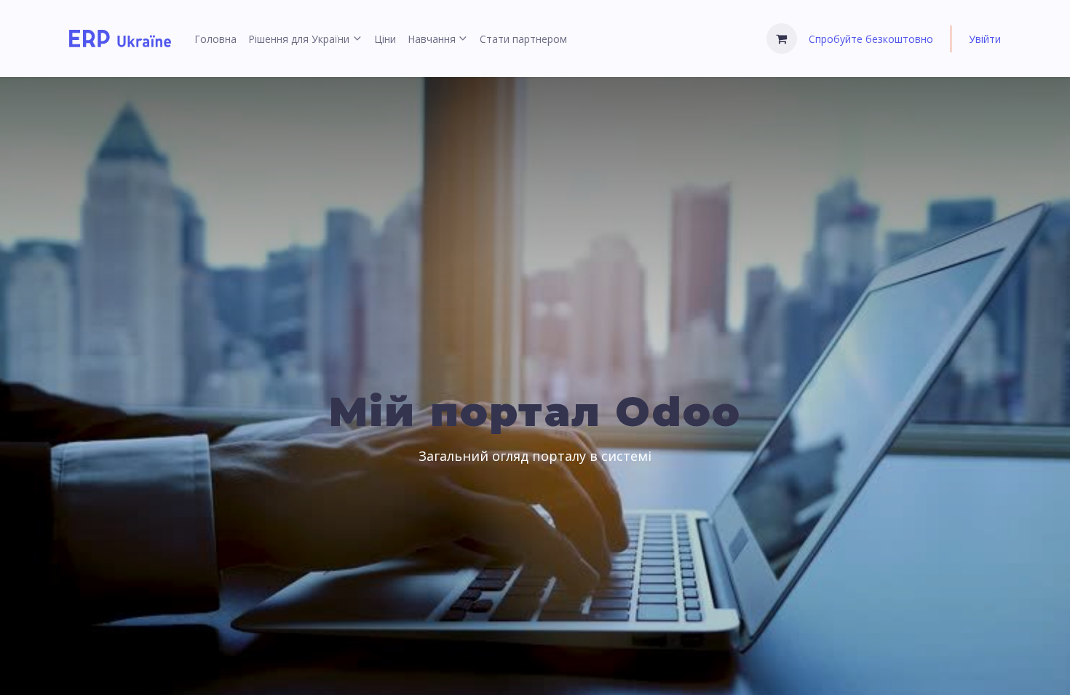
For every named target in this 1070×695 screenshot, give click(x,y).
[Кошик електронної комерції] (781, 38)
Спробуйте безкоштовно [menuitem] (871, 39)
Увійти (985, 39)
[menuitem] (215, 38)
